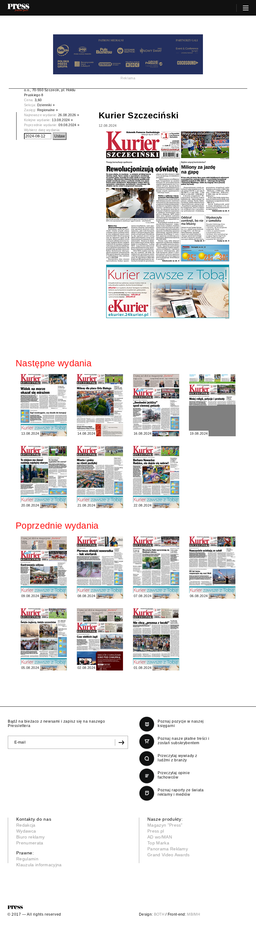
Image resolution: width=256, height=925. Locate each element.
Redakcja (26, 825)
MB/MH (193, 914)
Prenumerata (29, 842)
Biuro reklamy (30, 836)
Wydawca (26, 831)
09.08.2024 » (68, 125)
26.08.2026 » (68, 115)
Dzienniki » (46, 105)
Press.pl (155, 831)
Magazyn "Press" (165, 825)
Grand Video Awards (168, 854)
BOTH (159, 914)
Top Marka (158, 842)
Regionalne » (47, 110)
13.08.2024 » (62, 120)
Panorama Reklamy (167, 848)
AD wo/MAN (159, 836)
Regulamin (27, 858)
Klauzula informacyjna (39, 864)
